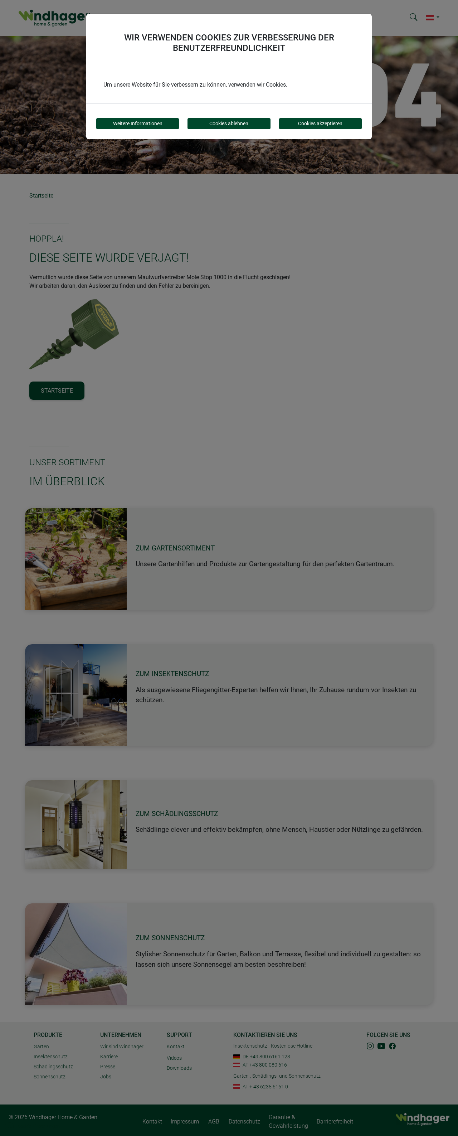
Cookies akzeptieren (320, 123)
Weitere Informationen (137, 123)
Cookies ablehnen (228, 123)
